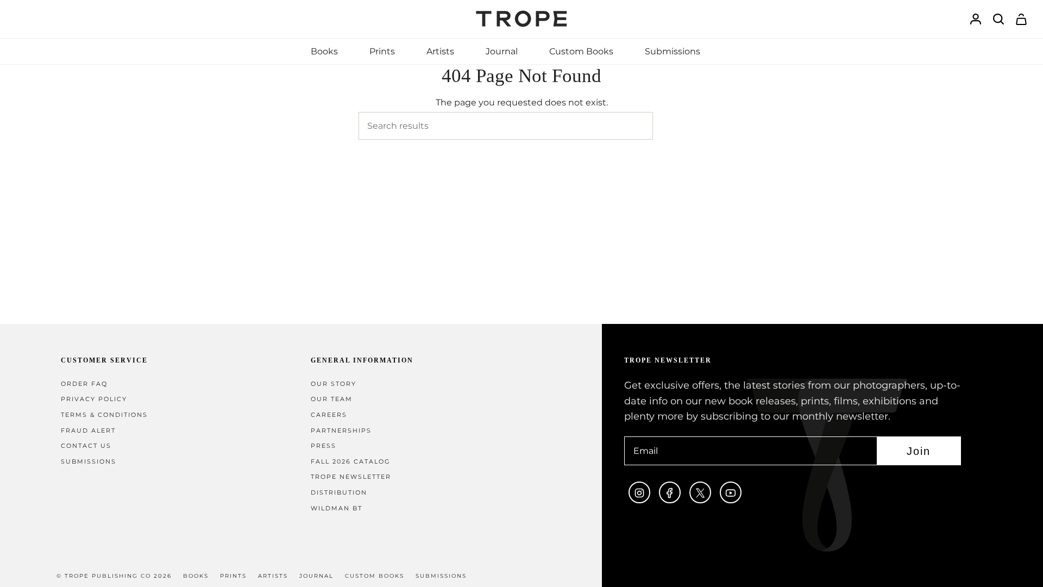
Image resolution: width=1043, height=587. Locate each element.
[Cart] (1021, 19)
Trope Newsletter (351, 476)
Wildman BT (336, 508)
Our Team (332, 399)
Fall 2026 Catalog (351, 461)
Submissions (88, 461)
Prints (233, 575)
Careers (329, 415)
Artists (273, 575)
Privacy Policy (94, 399)
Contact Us (86, 445)
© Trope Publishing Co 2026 (114, 575)
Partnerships (341, 430)
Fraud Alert (88, 430)
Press (323, 445)
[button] (324, 51)
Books (196, 575)
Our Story (333, 384)
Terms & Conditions (104, 415)
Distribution (339, 492)
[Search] (668, 126)
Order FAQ (84, 384)
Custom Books (374, 575)
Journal (316, 575)
